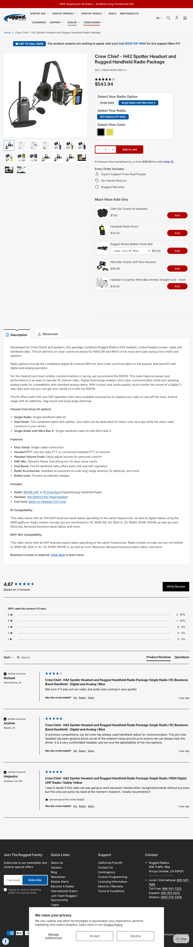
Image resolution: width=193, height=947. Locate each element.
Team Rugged (91, 22)
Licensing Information (112, 881)
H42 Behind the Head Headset (47, 497)
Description (19, 335)
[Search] (168, 18)
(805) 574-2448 (171, 897)
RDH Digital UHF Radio (113, 116)
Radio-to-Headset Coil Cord (47, 501)
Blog (54, 872)
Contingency (106, 872)
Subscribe (34, 880)
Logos (55, 904)
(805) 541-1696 (135, 43)
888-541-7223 (171, 888)
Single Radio (107, 102)
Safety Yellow (109, 132)
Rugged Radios (166, 934)
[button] (142, 79)
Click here (58, 555)
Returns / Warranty (110, 886)
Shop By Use (37, 13)
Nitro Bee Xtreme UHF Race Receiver (133, 262)
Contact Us (105, 867)
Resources (50, 334)
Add (177, 215)
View (102, 216)
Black (100, 132)
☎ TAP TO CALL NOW (29, 43)
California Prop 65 (110, 863)
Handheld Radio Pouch (124, 226)
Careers (56, 867)
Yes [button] (75, 697)
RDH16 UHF (31, 492)
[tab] (158, 658)
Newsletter (58, 877)
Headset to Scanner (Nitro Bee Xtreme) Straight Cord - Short (147, 279)
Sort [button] (7, 657)
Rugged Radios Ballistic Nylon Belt (131, 244)
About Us (57, 863)
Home (7, 32)
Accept (94, 936)
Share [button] (91, 697)
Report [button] (82, 697)
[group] (23, 584)
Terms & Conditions (111, 891)
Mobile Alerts (60, 881)
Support (55, 22)
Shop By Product (63, 13)
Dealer (72, 22)
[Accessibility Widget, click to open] (5, 941)
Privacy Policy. (113, 924)
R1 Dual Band (52, 492)
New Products (129, 13)
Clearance (39, 22)
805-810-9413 (170, 893)
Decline (135, 936)
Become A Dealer (62, 886)
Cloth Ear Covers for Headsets (129, 208)
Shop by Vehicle (91, 13)
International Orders (64, 891)
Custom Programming (112, 877)
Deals (112, 13)
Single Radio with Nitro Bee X (138, 102)
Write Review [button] (176, 586)
